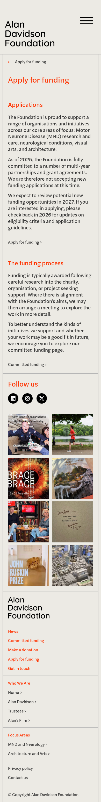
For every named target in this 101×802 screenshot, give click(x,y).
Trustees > (17, 711)
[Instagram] (27, 398)
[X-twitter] (42, 398)
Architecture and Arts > (29, 753)
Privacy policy (20, 768)
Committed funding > (27, 364)
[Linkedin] (13, 398)
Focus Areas (19, 735)
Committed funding (26, 640)
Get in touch (19, 668)
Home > (15, 692)
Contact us (18, 777)
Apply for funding (23, 659)
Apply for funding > (25, 242)
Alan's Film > (19, 720)
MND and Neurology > (27, 744)
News (13, 631)
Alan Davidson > (22, 701)
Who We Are (19, 683)
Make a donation (23, 650)
